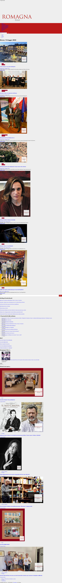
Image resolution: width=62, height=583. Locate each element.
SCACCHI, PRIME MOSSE (4, 342)
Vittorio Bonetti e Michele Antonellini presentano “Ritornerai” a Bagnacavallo (16, 506)
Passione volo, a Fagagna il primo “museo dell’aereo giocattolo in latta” (11, 312)
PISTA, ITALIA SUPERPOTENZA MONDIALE (9, 325)
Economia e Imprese (5, 27)
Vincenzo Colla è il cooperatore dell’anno (8, 93)
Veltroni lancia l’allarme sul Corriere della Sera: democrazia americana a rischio (13, 310)
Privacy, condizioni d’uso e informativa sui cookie (9, 578)
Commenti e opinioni (5, 25)
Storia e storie (4, 28)
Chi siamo (3, 29)
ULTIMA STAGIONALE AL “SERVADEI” (8, 327)
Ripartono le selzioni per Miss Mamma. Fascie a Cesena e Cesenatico (11, 300)
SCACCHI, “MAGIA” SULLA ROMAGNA (6, 340)
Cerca (1, 294)
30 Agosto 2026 (2, 508)
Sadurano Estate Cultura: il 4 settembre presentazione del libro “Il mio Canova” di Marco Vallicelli (20, 435)
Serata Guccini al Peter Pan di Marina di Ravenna (10, 329)
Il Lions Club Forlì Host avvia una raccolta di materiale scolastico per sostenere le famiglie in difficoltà (21, 575)
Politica (3, 63)
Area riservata (4, 580)
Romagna (3, 218)
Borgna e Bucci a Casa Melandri (6, 245)
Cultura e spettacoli (5, 26)
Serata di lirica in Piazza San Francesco (8, 333)
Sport (3, 30)
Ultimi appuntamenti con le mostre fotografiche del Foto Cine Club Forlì (15, 474)
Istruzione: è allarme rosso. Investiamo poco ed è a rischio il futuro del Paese (12, 302)
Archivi (1, 363)
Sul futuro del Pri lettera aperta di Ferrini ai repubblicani (9, 304)
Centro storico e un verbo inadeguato (7, 66)
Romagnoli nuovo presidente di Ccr (7, 137)
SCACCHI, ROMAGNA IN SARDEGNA (7, 321)
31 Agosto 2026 (2, 401)
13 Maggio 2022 (6, 68)
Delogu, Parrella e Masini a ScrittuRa (7, 219)
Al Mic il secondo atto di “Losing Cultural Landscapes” (10, 331)
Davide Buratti (2, 68)
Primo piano (4, 24)
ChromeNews (15, 582)
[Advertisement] (31, 7)
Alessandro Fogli (2, 221)
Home (3, 23)
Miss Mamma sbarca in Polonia (5, 306)
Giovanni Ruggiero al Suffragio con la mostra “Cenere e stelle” (12, 334)
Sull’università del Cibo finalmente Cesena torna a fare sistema (13, 166)
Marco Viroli (2, 291)
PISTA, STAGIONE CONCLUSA (4, 344)
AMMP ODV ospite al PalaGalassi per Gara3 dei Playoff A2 (11, 289)
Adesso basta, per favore (4, 308)
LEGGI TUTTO (2, 70)
